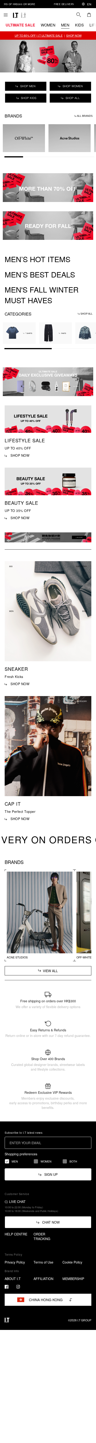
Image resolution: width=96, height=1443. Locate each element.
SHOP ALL (86, 313)
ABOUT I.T (13, 1278)
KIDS (79, 25)
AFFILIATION (43, 1278)
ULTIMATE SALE (20, 25)
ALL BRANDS (84, 115)
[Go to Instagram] (18, 1286)
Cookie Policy (72, 1262)
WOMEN (48, 25)
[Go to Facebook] (6, 1286)
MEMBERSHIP (73, 1278)
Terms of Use (43, 1262)
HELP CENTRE (16, 1234)
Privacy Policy (15, 1262)
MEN (65, 25)
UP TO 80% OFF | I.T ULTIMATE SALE (39, 35)
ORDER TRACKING (42, 1236)
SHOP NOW (74, 35)
